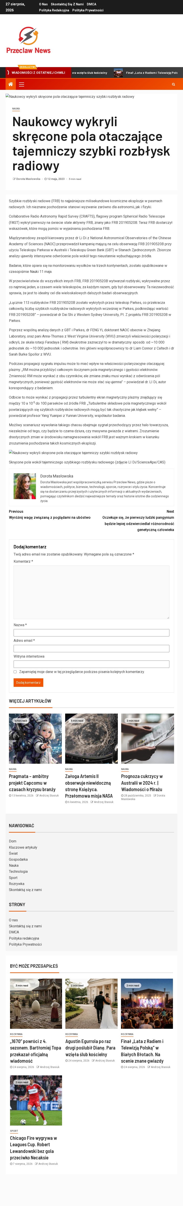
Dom (12, 841)
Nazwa (20, 625)
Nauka (14, 865)
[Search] (173, 84)
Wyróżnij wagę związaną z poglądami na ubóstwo (50, 514)
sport (14, 1131)
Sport (13, 878)
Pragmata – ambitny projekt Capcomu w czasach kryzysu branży (32, 782)
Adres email (24, 640)
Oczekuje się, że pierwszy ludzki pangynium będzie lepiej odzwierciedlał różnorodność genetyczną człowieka (138, 520)
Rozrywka (16, 884)
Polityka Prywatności (88, 10)
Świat (13, 853)
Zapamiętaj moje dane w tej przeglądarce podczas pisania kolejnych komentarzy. (82, 672)
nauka (16, 108)
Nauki (34, 272)
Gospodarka (18, 859)
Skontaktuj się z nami (67, 4)
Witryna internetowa (29, 656)
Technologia (18, 871)
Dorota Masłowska (28, 179)
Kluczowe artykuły (23, 847)
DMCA (91, 4)
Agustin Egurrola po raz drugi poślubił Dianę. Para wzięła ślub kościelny (90, 1047)
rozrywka (16, 1034)
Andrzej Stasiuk (49, 795)
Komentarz (23, 561)
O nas (43, 4)
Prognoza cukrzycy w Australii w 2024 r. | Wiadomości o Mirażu (142, 782)
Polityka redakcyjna (54, 10)
